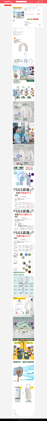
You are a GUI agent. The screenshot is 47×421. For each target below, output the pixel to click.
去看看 (39, 24)
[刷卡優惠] (37, 5)
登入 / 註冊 (42, 0)
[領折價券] (41, 5)
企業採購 (30, 1)
